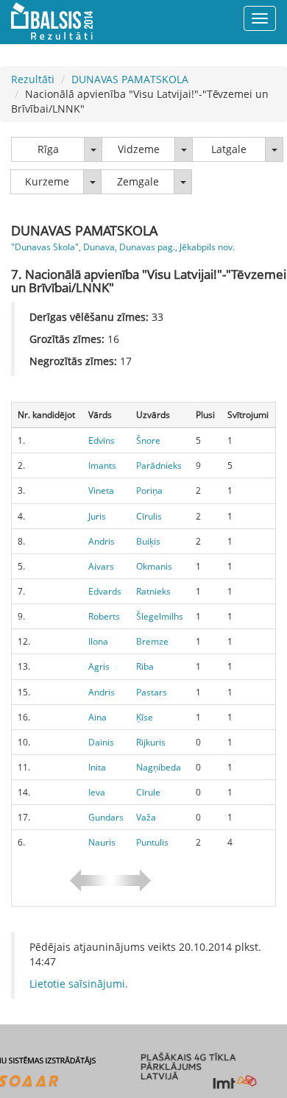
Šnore (148, 440)
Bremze (152, 641)
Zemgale (138, 181)
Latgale (229, 149)
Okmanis (154, 566)
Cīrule (148, 792)
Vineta (101, 490)
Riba (145, 666)
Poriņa (149, 490)
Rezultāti (32, 79)
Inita (97, 767)
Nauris (102, 842)
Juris (97, 516)
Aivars (101, 566)
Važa (146, 817)
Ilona (98, 641)
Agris (99, 666)
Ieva (96, 792)
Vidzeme (139, 149)
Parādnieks (159, 465)
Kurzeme (47, 181)
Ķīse (144, 717)
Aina (97, 717)
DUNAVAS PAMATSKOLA (129, 79)
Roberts (104, 616)
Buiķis (148, 541)
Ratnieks (153, 591)
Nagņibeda (158, 767)
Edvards (104, 591)
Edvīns (101, 440)
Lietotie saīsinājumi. (78, 984)
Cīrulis (149, 516)
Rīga (48, 149)
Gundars (106, 817)
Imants (102, 465)
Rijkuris (151, 742)
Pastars (151, 692)
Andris (101, 541)
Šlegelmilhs (159, 616)
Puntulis (152, 842)
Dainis (101, 742)
